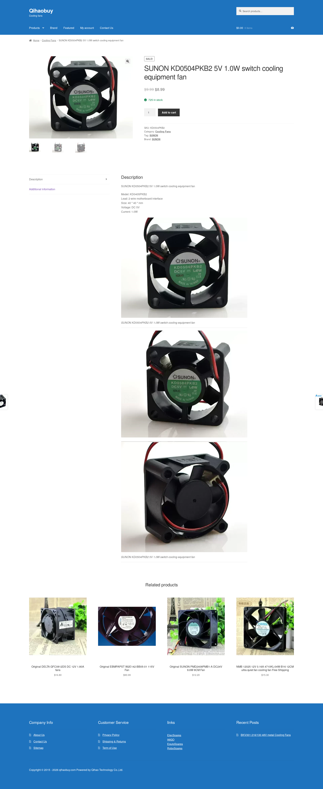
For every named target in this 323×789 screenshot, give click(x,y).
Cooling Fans (49, 40)
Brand (53, 28)
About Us (39, 735)
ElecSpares (174, 735)
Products (34, 28)
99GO (170, 739)
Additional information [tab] (42, 189)
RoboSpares (174, 748)
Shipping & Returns (114, 741)
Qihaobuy (41, 10)
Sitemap (38, 748)
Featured (68, 28)
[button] (127, 61)
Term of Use (109, 748)
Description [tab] (36, 179)
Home (36, 40)
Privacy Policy (110, 735)
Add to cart (169, 112)
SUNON (154, 135)
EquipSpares (175, 744)
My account (87, 28)
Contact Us (106, 28)
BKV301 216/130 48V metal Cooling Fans (266, 735)
